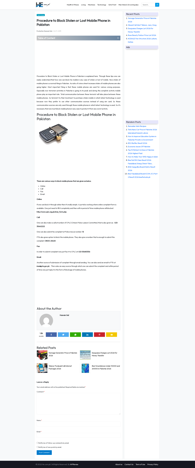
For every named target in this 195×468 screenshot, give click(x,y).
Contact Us (129, 464)
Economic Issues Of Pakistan (139, 146)
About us (118, 464)
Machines (91, 5)
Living (83, 5)
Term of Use (140, 464)
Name (39, 420)
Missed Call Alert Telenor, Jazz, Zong (142, 25)
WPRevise (74, 464)
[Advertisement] (78, 57)
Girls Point (112, 5)
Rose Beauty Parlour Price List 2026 (142, 35)
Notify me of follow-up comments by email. (53, 443)
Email (39, 432)
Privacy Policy (152, 464)
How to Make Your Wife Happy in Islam (143, 157)
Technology (101, 5)
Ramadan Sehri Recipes (137, 126)
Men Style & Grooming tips (128, 5)
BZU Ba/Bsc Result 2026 (137, 143)
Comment (41, 392)
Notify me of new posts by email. (50, 447)
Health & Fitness (73, 5)
